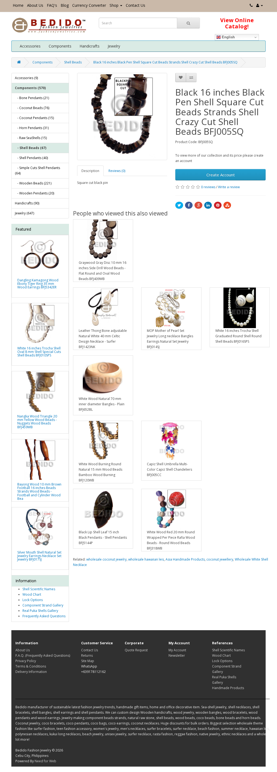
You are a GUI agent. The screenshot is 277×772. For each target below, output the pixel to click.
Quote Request (136, 650)
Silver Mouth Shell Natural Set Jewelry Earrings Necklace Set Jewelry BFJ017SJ (39, 556)
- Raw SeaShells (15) (31, 138)
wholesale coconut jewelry (106, 559)
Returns (87, 655)
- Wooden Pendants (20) (34, 193)
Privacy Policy (25, 661)
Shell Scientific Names (38, 589)
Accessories (30, 46)
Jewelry (114, 46)
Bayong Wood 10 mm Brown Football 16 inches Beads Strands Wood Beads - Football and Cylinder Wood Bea (39, 491)
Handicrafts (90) (27, 203)
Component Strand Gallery (42, 605)
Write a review (229, 187)
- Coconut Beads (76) (32, 108)
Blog (65, 5)
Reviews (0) (116, 170)
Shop (114, 5)
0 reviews (208, 187)
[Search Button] (188, 23)
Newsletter (177, 655)
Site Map (87, 661)
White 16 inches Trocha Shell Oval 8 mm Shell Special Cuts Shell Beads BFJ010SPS (39, 352)
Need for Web (45, 761)
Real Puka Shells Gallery (40, 610)
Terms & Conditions (30, 666)
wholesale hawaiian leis (146, 559)
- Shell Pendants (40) (31, 158)
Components (60, 46)
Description (90, 170)
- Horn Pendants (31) (32, 128)
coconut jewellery (219, 559)
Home (18, 5)
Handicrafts (90, 46)
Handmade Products (228, 688)
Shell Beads (73, 62)
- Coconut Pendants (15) (34, 118)
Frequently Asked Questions (43, 616)
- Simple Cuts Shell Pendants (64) (37, 171)
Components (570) (30, 88)
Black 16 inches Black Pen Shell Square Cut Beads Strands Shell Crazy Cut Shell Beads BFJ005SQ (165, 62)
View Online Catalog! (237, 23)
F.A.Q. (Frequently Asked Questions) (42, 655)
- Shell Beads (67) (30, 148)
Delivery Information (31, 671)
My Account (177, 650)
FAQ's (52, 5)
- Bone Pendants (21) (32, 98)
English (228, 37)
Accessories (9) (26, 78)
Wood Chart (31, 594)
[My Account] (259, 5)
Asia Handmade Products (185, 559)
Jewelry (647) (24, 213)
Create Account (220, 174)
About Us (35, 5)
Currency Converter (89, 5)
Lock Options (32, 600)
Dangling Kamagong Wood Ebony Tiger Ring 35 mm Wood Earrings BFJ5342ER (37, 283)
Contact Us (135, 5)
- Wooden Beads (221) (33, 183)
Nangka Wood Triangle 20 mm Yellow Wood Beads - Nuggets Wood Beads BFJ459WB (37, 421)
